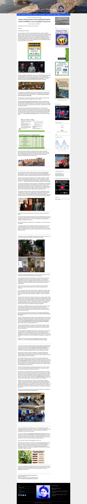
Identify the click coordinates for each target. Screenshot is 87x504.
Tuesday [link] (26, 440)
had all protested (23, 360)
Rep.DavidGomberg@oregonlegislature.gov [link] (29, 475)
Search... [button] (59, 14)
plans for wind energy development (40, 346)
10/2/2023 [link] (20, 28)
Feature (23, 14)
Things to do (49, 14)
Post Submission (42, 14)
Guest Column (29, 14)
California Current (40, 375)
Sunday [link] (20, 429)
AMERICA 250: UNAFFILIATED (56, 488)
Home (19, 14)
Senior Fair (33, 440)
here (26, 222)
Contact (20, 489)
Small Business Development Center (36, 433)
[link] (28, 25)
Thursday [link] (22, 443)
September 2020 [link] (22, 331)
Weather (35, 14)
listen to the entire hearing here (30, 113)
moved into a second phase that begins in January (37, 339)
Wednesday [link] (20, 236)
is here (44, 76)
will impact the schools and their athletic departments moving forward (37, 181)
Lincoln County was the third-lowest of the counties (28, 101)
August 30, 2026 (54, 489)
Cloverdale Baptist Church (59, 173)
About (54, 14)
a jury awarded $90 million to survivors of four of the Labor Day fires (35, 320)
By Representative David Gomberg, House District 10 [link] (28, 25)
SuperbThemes (50, 502)
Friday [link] (37, 151)
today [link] (25, 433)
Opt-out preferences (22, 491)
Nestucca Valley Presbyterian (59, 174)
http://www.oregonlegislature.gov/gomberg (29, 478)
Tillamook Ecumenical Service (59, 175)
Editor (40, 23)
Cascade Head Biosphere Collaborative (36, 78)
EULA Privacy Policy (21, 487)
